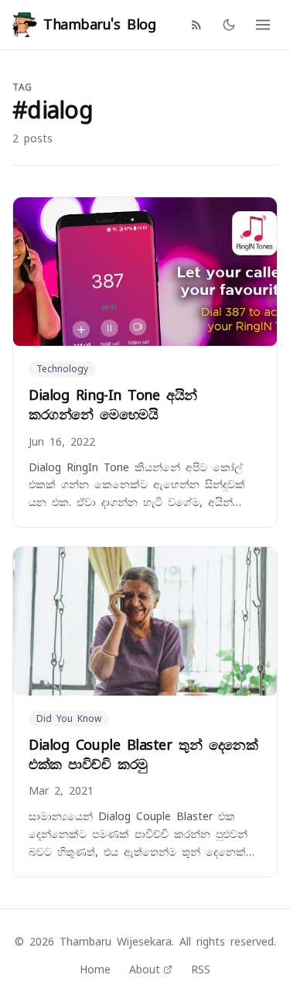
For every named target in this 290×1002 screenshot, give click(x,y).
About (144, 969)
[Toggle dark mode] (229, 25)
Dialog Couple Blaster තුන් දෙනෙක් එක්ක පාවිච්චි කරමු (143, 754)
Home (95, 969)
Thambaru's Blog (99, 24)
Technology (62, 369)
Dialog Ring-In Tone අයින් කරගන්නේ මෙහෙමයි (113, 404)
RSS (200, 969)
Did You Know (68, 719)
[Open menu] (263, 24)
